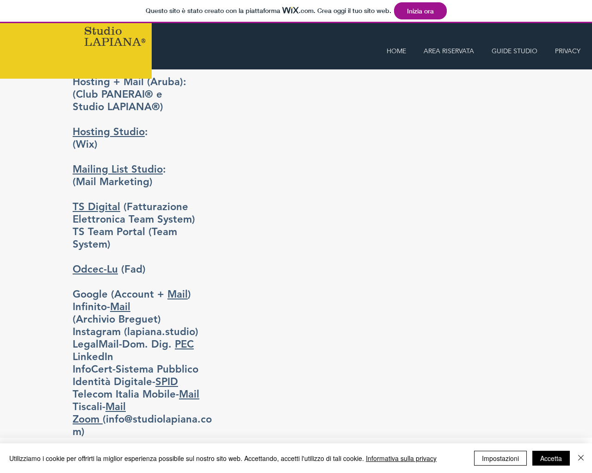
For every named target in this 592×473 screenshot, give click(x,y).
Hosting (91, 81)
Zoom (88, 419)
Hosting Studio (109, 131)
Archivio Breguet (117, 319)
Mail (177, 294)
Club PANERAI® (114, 94)
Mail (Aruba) (153, 81)
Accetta (551, 458)
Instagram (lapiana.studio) (135, 331)
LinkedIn (93, 356)
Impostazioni (500, 458)
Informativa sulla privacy (401, 458)
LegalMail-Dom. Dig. (133, 344)
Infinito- (101, 306)
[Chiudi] (580, 458)
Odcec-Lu (95, 269)
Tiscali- (99, 406)
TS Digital (96, 206)
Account (134, 294)
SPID (166, 381)
